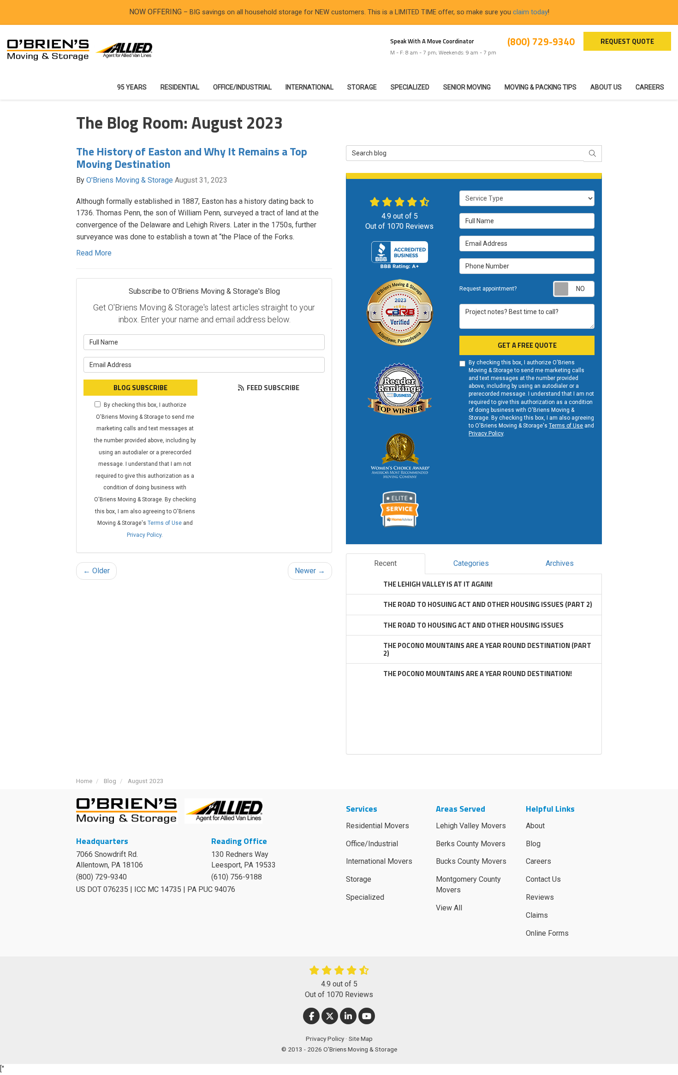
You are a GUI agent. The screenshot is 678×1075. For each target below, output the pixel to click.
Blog (533, 843)
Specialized (365, 897)
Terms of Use (165, 523)
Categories (471, 563)
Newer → (310, 570)
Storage (358, 879)
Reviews (540, 897)
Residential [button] (180, 87)
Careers (538, 861)
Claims (537, 915)
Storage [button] (362, 87)
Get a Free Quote (527, 345)
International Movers (379, 861)
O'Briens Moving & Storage (129, 180)
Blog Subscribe (140, 387)
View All (449, 907)
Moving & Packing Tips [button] (541, 87)
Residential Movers (377, 825)
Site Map (361, 1038)
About (535, 825)
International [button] (309, 87)
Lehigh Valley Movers (471, 825)
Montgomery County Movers (468, 884)
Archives (560, 563)
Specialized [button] (410, 87)
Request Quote (627, 41)
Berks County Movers (471, 843)
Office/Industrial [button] (242, 87)
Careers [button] (650, 87)
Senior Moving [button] (467, 87)
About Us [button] (606, 87)
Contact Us (543, 879)
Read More (94, 253)
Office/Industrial (372, 843)
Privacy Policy (144, 535)
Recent (385, 563)
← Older (96, 570)
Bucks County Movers (471, 861)
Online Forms (547, 933)
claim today (530, 12)
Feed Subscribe (272, 387)
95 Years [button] (132, 87)
